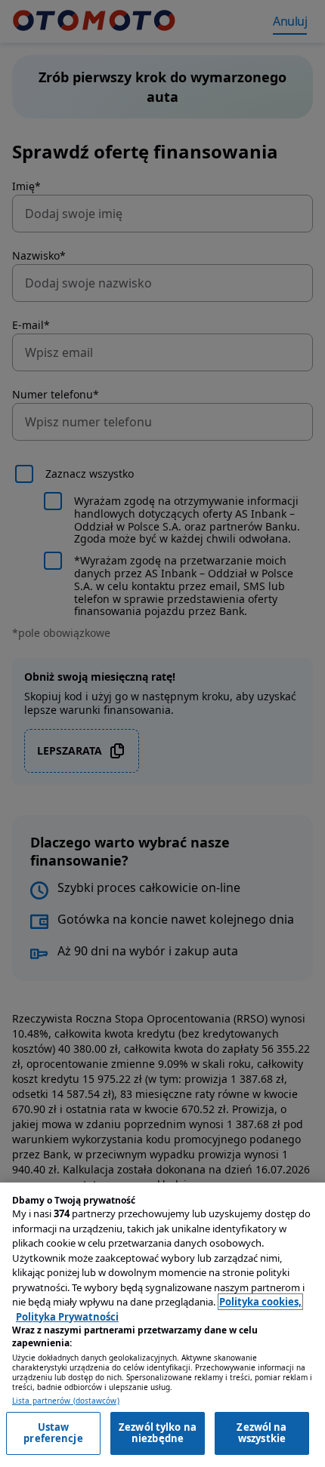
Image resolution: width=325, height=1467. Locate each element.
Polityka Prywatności (67, 1317)
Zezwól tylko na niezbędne (158, 1433)
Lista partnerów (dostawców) (65, 1401)
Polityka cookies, (260, 1302)
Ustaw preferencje (52, 1433)
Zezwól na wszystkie (261, 1433)
